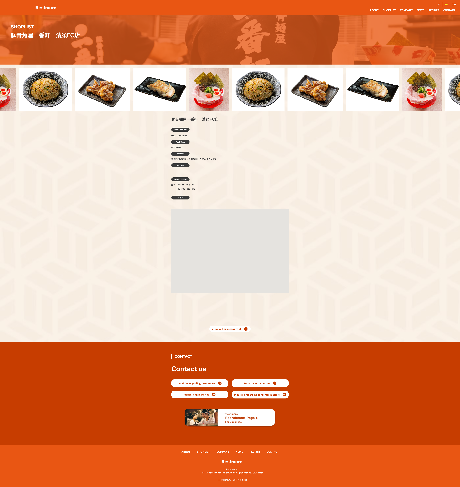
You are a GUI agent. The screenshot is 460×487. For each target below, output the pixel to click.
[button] (449, 10)
